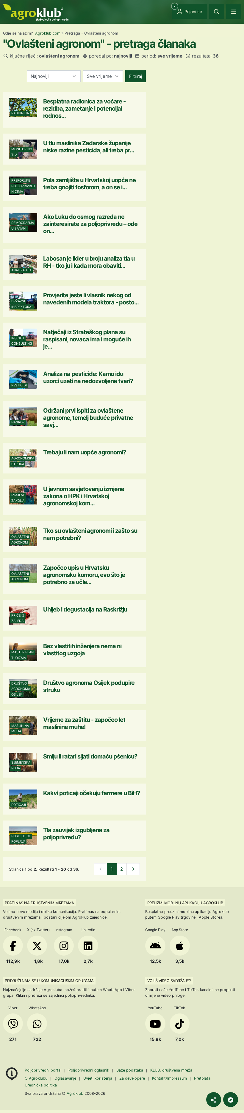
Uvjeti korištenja (97, 1078)
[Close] (216, 11)
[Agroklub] (35, 12)
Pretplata (202, 1078)
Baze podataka (130, 1070)
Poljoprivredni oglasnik (89, 1070)
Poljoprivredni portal (43, 1070)
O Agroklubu (36, 1078)
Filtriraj (135, 76)
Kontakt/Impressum (169, 1078)
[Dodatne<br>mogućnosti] (230, 1099)
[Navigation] (233, 11)
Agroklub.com (47, 33)
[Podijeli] (213, 1099)
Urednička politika (41, 1085)
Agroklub (75, 1093)
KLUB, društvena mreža (171, 1070)
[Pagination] (133, 869)
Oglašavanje (65, 1078)
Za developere (132, 1078)
